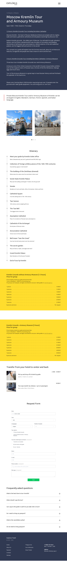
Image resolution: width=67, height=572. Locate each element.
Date (13, 411)
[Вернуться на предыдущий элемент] (4, 123)
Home (8, 545)
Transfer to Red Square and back (22, 439)
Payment (9, 550)
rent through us (48, 282)
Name (13, 451)
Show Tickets (28, 550)
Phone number (17, 463)
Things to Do (28, 545)
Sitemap (9, 555)
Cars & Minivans (29, 547)
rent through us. (48, 333)
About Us (9, 547)
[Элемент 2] (33, 139)
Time (13, 417)
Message (16, 470)
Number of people (38, 423)
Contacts (9, 552)
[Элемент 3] (35, 139)
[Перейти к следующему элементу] (62, 123)
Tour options (14, 430)
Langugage (14, 423)
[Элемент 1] (31, 139)
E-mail (13, 457)
